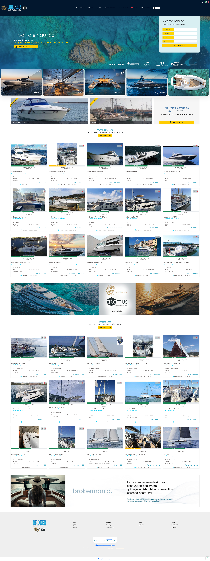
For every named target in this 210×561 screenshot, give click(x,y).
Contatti (173, 522)
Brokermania (141, 524)
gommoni (203, 93)
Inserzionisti (108, 522)
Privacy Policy (111, 548)
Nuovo (74, 524)
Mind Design (109, 539)
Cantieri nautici (116, 63)
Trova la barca (180, 45)
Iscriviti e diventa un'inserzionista (27, 47)
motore (36, 93)
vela (79, 93)
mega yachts (160, 93)
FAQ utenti (108, 525)
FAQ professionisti (110, 527)
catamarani (118, 92)
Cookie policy (174, 525)
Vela (74, 525)
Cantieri (108, 524)
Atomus (140, 522)
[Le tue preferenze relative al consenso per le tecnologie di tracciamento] (207, 558)
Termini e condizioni (175, 524)
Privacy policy (174, 527)
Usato (74, 522)
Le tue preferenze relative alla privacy (106, 545)
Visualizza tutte (106, 135)
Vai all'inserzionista (178, 122)
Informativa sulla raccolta (105, 559)
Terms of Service (120, 548)
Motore (75, 527)
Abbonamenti (142, 525)
